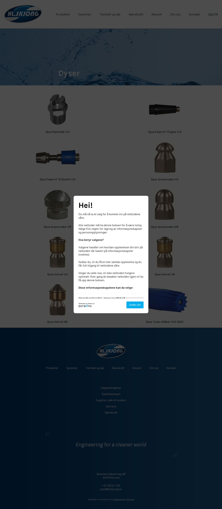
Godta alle (135, 304)
